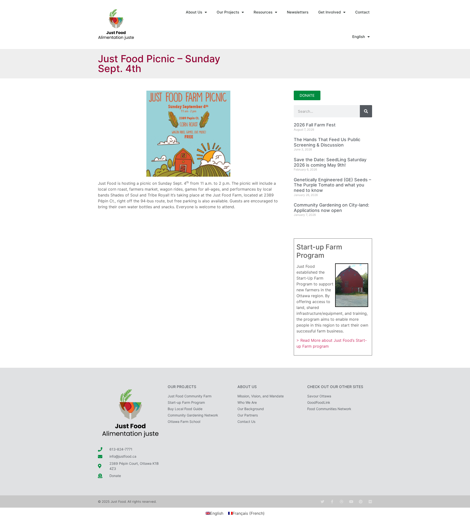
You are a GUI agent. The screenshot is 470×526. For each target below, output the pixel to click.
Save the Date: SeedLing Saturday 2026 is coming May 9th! (330, 162)
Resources (263, 12)
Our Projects (228, 12)
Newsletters (297, 12)
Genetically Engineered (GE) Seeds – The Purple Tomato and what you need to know (332, 185)
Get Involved (329, 12)
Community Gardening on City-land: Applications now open (331, 207)
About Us (194, 12)
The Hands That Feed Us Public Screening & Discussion (327, 142)
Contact (362, 12)
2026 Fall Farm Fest (315, 124)
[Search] (366, 111)
